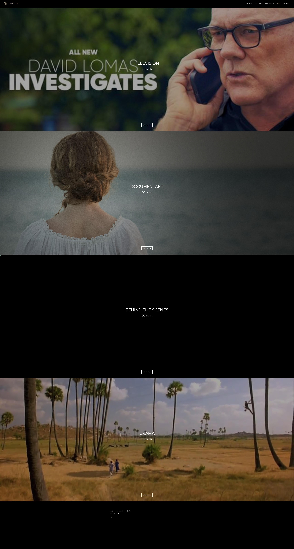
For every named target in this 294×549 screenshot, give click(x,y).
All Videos (146, 125)
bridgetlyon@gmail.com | (119, 511)
